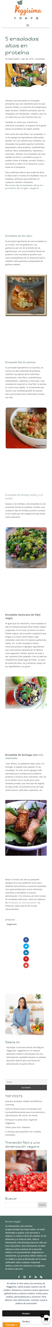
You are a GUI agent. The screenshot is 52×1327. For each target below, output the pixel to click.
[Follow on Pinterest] (31, 18)
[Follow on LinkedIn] (26, 18)
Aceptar (26, 1313)
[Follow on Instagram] (20, 18)
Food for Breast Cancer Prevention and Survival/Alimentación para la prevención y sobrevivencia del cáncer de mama (25, 1112)
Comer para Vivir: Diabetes (17, 1127)
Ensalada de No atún (18, 235)
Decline (26, 1321)
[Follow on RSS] (37, 18)
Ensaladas (40, 59)
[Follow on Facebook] (15, 18)
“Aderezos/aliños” (29, 902)
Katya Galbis (14, 59)
